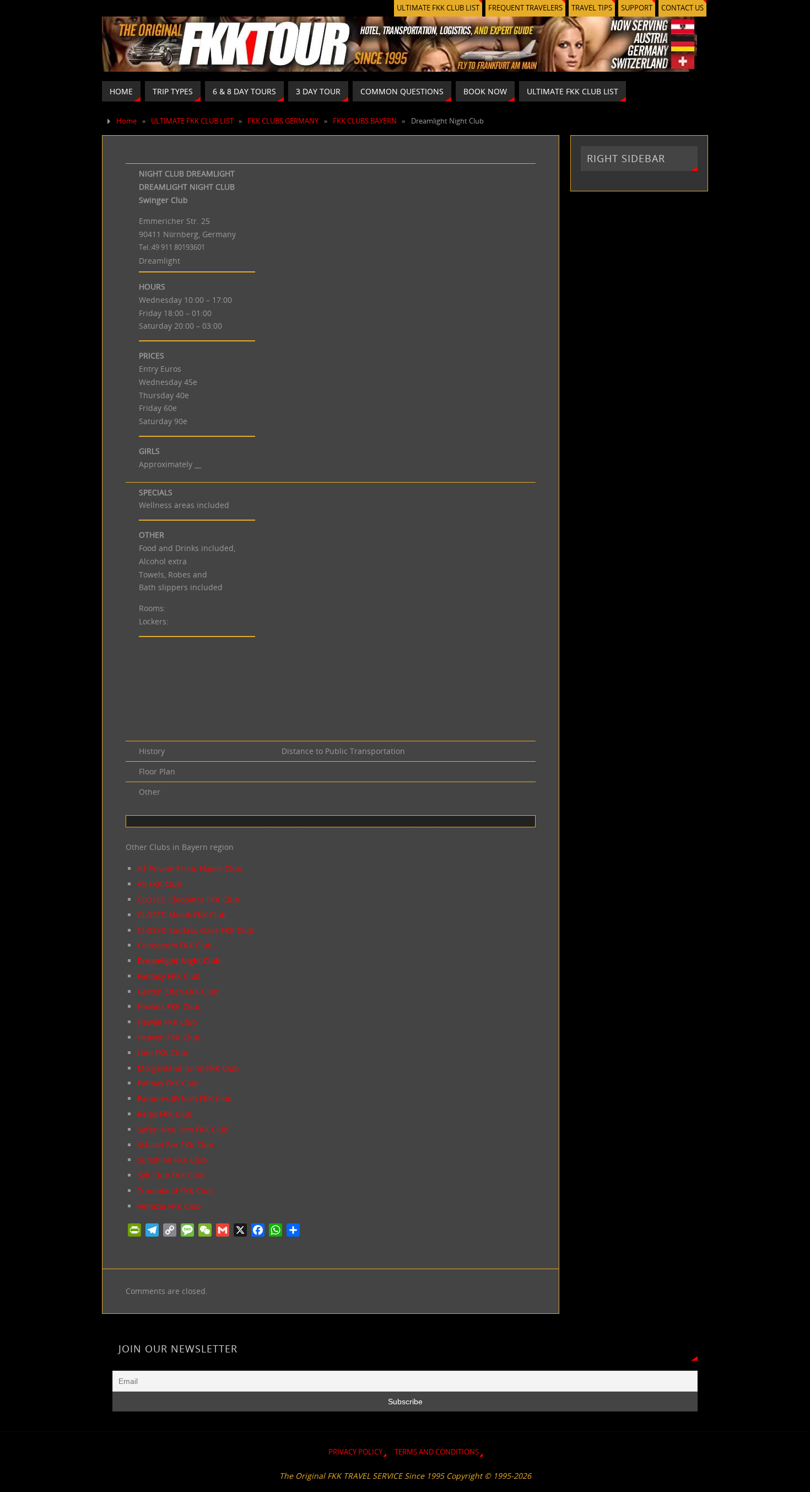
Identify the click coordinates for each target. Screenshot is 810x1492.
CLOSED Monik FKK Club (181, 915)
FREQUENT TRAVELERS (525, 8)
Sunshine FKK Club (172, 1159)
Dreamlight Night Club (178, 960)
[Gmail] (222, 1230)
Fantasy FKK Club (169, 976)
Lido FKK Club (162, 1052)
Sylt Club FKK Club (171, 1175)
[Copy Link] (170, 1230)
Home (126, 121)
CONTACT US (682, 8)
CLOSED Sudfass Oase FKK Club (195, 930)
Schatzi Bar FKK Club (175, 1145)
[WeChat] (205, 1230)
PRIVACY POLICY (355, 1452)
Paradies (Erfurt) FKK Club (185, 1098)
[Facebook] (258, 1230)
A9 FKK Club (159, 884)
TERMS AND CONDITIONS (437, 1452)
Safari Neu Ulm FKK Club (183, 1129)
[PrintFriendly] (134, 1230)
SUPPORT (636, 8)
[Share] (293, 1230)
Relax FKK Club (164, 1114)
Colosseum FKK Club (175, 945)
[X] (240, 1230)
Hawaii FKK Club (167, 1022)
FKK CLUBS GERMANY (282, 121)
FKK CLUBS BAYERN (365, 121)
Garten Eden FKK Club (178, 991)
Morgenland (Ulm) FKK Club (188, 1068)
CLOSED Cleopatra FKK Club (188, 899)
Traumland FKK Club (175, 1190)
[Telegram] (152, 1230)
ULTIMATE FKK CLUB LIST (438, 8)
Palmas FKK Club (168, 1083)
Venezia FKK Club (169, 1206)
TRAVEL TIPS (591, 8)
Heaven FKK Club (168, 1037)
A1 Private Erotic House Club (189, 868)
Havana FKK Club (168, 1006)
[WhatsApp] (275, 1230)
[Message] (187, 1230)
